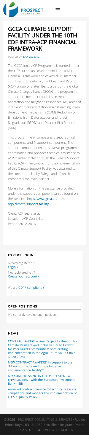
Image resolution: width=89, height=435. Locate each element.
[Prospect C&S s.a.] (23, 5)
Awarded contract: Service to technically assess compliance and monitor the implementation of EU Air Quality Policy (42, 393)
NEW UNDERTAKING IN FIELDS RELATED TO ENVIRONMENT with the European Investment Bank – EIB (41, 380)
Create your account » (24, 276)
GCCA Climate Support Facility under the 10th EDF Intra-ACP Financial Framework (42, 38)
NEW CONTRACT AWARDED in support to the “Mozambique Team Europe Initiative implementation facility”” (40, 366)
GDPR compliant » (31, 288)
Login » (13, 267)
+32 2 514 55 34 (27, 430)
